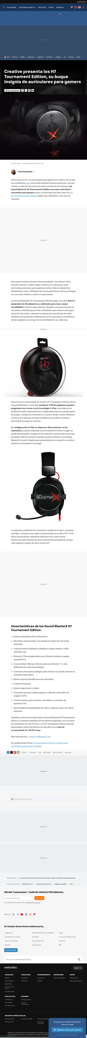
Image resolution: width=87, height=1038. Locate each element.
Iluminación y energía (12, 937)
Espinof (39, 981)
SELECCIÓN (42, 7)
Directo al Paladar (59, 978)
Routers (8, 945)
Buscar (79, 959)
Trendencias (9, 999)
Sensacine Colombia (40, 1022)
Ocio (39, 752)
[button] (26, 171)
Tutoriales (35, 937)
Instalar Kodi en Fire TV (43, 884)
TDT (8, 57)
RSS (30, 914)
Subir (76, 968)
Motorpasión (74, 978)
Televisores (9, 933)
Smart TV (62, 941)
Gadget (58, 57)
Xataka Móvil (9, 981)
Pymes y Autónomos (25, 1003)
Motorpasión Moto (76, 981)
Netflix (23, 57)
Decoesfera (9, 1002)
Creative (32, 736)
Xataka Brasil (9, 1022)
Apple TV (40, 57)
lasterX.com (45, 736)
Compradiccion (10, 1005)
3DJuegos (24, 978)
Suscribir (39, 898)
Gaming (71, 57)
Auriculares (59, 752)
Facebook (22, 90)
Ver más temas (10, 950)
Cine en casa (36, 945)
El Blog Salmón (26, 999)
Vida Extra (24, 981)
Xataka (7, 978)
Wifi (60, 945)
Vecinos (15, 57)
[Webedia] (82, 1)
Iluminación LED (37, 941)
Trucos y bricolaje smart (67, 937)
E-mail (32, 90)
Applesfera (8, 984)
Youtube (79, 7)
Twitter (83, 7)
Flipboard (72, 7)
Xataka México (10, 1019)
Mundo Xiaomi (9, 991)
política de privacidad (33, 902)
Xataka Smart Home (9, 987)
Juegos (69, 752)
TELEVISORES (11, 7)
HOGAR (51, 7)
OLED (78, 57)
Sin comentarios (13, 90)
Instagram (75, 7)
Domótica (49, 57)
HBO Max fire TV (27, 884)
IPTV (71, 884)
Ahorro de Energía (11, 941)
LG (64, 57)
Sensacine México (43, 1019)
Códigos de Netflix (60, 884)
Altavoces (31, 57)
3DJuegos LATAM (26, 1019)
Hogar (61, 933)
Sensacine (40, 978)
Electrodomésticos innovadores (43, 933)
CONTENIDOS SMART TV (27, 7)
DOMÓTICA (60, 7)
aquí (28, 183)
